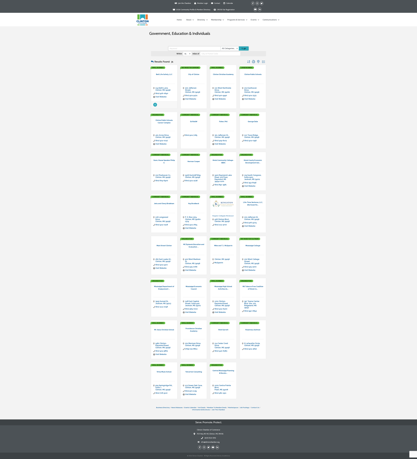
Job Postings (244, 407)
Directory (201, 20)
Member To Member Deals (216, 407)
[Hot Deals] (155, 106)
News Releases (177, 407)
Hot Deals (201, 407)
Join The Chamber (218, 410)
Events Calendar (190, 407)
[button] (152, 62)
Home (179, 20)
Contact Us (255, 407)
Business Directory (163, 407)
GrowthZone (226, 456)
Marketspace (233, 407)
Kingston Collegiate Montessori (223, 216)
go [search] (245, 48)
